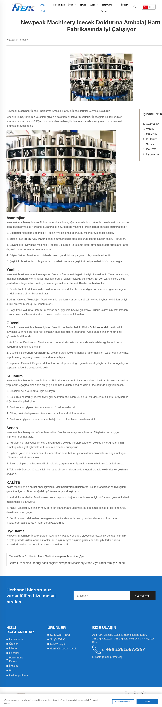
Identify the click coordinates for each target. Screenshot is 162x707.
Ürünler (71, 4)
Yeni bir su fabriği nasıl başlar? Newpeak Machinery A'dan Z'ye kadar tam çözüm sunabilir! (76, 563)
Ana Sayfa (43, 5)
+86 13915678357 (125, 649)
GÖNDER (143, 596)
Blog (11, 670)
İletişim (124, 4)
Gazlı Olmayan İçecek (63, 648)
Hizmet (82, 4)
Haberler (93, 4)
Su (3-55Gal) (57, 639)
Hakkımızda (59, 4)
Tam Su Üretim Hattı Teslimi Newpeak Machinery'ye (51, 556)
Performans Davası (106, 5)
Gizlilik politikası (19, 675)
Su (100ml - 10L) (60, 634)
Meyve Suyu (57, 643)
